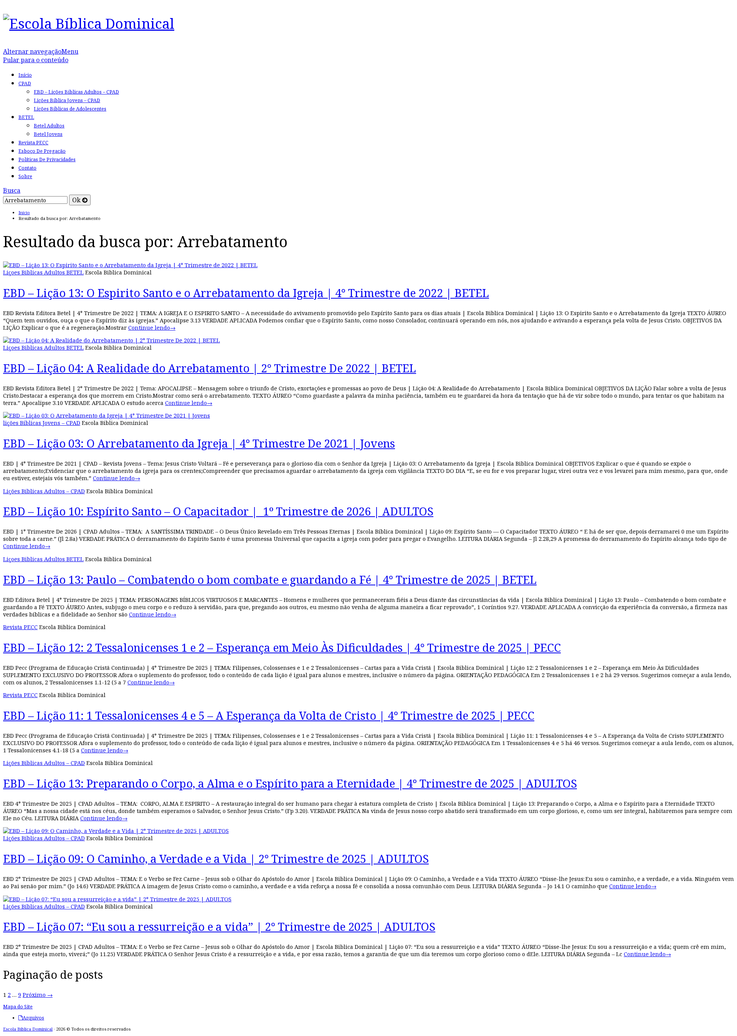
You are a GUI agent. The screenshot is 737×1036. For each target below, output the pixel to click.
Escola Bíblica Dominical (28, 1029)
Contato (27, 168)
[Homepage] (88, 23)
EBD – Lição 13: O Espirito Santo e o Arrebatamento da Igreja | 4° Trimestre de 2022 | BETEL (246, 292)
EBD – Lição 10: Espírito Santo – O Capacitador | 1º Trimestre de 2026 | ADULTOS (218, 511)
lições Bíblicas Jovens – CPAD (41, 422)
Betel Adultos (49, 125)
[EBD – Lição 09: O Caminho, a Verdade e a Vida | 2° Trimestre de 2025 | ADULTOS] (116, 830)
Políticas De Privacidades (47, 159)
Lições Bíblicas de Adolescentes (70, 109)
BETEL (26, 117)
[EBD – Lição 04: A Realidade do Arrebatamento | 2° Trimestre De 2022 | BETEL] (111, 340)
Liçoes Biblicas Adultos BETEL (43, 272)
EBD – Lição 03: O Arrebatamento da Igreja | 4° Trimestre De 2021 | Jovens (199, 443)
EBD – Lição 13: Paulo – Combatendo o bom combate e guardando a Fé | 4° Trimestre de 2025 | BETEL (270, 579)
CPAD (24, 83)
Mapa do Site (18, 1006)
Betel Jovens (48, 134)
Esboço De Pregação (42, 151)
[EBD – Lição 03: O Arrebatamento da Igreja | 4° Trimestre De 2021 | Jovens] (106, 415)
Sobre (25, 176)
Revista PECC (33, 142)
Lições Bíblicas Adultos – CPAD (44, 491)
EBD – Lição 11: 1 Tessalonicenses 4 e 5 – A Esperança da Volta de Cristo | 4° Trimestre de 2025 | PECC (268, 715)
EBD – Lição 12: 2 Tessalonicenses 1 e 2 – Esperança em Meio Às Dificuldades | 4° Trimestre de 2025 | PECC (282, 647)
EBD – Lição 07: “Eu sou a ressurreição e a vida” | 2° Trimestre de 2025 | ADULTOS (219, 926)
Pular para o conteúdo (35, 60)
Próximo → (38, 994)
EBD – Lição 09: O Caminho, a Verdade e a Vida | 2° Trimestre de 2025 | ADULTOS (216, 858)
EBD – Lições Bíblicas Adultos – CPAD (76, 92)
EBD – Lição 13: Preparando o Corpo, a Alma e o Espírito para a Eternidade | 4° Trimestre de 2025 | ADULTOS (290, 783)
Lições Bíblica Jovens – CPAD (67, 100)
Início (25, 75)
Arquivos (33, 1018)
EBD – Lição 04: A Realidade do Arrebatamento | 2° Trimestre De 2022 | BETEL (209, 367)
